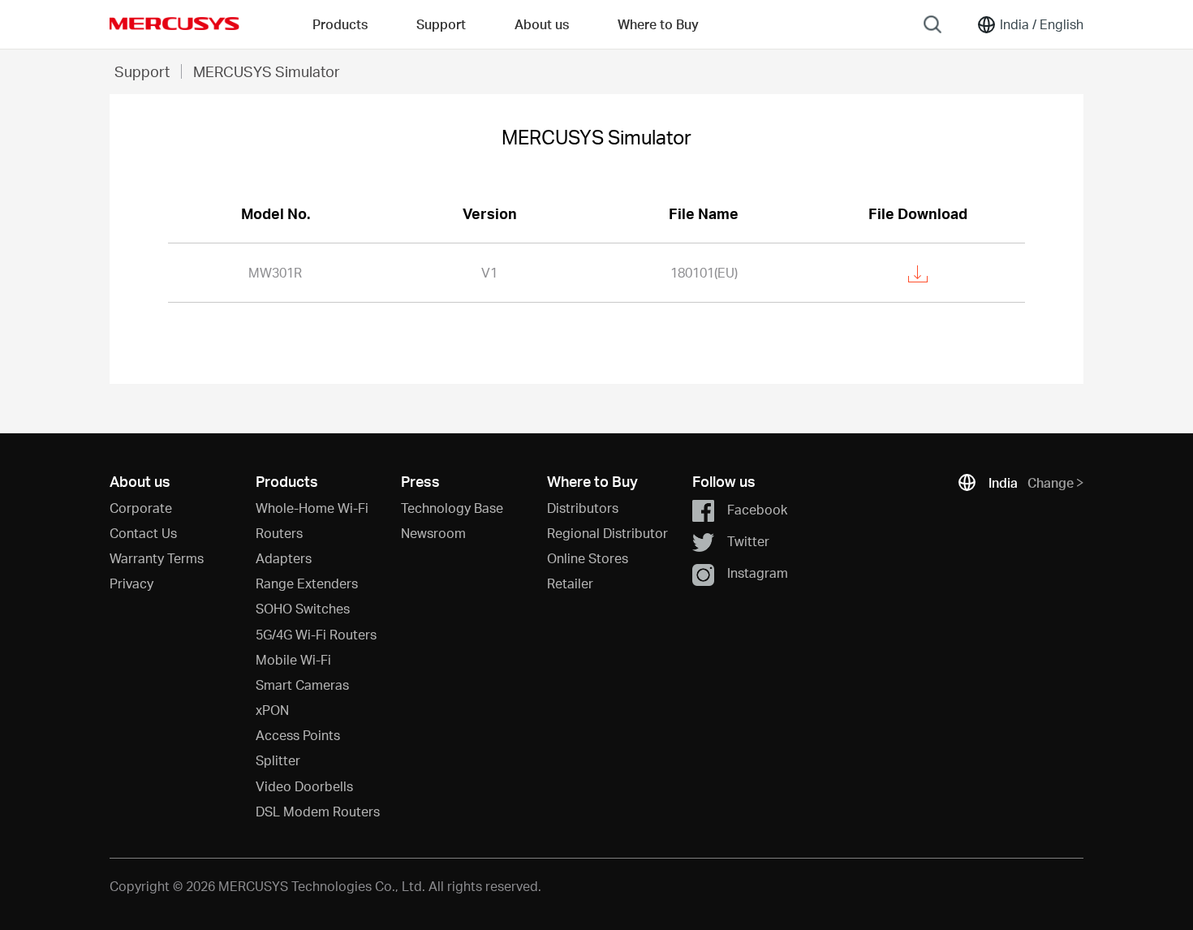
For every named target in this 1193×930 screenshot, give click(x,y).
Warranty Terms (157, 558)
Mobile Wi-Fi (293, 659)
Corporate (141, 507)
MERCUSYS (174, 23)
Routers (279, 532)
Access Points (298, 735)
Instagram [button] (757, 572)
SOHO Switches (303, 608)
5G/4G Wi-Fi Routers (316, 634)
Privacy (131, 583)
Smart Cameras (302, 684)
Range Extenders (307, 583)
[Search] (932, 24)
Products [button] (340, 23)
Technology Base (452, 507)
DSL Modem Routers (318, 811)
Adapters (284, 558)
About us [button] (542, 23)
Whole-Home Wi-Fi (312, 507)
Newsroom (433, 532)
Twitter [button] (748, 540)
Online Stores (587, 558)
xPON (272, 709)
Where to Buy (658, 23)
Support (142, 71)
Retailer (570, 583)
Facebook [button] (757, 508)
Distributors (582, 507)
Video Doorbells (304, 786)
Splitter (278, 760)
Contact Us (143, 532)
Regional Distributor (607, 532)
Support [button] (441, 23)
